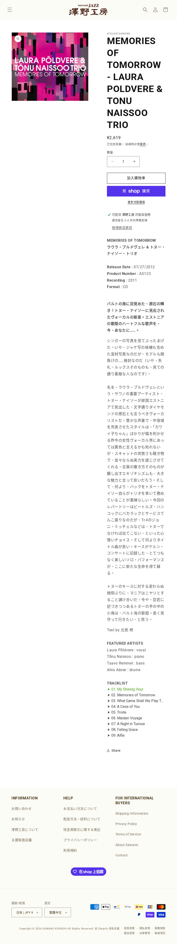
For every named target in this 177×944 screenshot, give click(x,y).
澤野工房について (25, 829)
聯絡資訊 (160, 933)
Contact (121, 855)
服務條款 (160, 928)
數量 (110, 152)
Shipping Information (131, 813)
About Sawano (126, 845)
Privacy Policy (126, 824)
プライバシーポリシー (80, 840)
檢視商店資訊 (122, 227)
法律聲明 (144, 933)
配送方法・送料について (81, 819)
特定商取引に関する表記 (81, 829)
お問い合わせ (22, 808)
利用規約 (70, 850)
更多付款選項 (136, 202)
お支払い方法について (80, 808)
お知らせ (18, 819)
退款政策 (129, 928)
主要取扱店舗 (22, 840)
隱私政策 (144, 928)
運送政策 (129, 933)
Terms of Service (128, 834)
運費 (143, 144)
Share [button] (116, 750)
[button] (10, 10)
